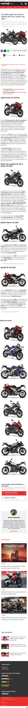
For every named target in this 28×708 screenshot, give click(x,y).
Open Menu (25, 3)
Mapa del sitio (4, 702)
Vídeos (25, 7)
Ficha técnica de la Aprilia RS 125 (11, 312)
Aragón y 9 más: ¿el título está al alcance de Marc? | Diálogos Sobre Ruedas (18, 638)
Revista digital (3, 705)
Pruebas (15, 7)
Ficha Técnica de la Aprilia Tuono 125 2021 (13, 263)
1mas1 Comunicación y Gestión (10, 699)
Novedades (9, 7)
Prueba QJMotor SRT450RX (13, 0)
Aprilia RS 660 (12, 69)
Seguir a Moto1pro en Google (19, 50)
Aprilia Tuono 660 (22, 69)
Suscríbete (3, 7)
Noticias (20, 7)
